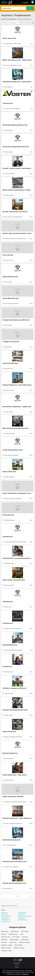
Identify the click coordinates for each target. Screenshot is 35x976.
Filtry (6, 23)
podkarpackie (21, 919)
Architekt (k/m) (7, 666)
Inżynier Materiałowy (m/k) (11, 298)
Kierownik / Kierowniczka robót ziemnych (15, 211)
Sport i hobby (18, 945)
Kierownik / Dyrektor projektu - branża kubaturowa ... (18, 168)
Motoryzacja (4, 931)
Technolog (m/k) (8, 103)
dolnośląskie (4, 919)
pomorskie (4, 918)
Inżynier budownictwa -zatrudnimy (13, 796)
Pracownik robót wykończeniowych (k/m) (15, 710)
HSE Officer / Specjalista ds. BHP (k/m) (14, 688)
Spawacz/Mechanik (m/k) (10, 276)
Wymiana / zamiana (19, 948)
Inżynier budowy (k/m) (9, 471)
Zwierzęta (25, 937)
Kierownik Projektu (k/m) (10, 753)
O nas (17, 965)
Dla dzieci (4, 934)
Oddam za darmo (6, 948)
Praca (21, 934)
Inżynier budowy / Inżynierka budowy (14, 580)
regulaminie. (25, 974)
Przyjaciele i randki (6, 950)
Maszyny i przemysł (24, 942)
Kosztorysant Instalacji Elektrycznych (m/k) (16, 146)
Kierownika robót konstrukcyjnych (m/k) (15, 861)
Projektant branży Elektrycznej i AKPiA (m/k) (16, 320)
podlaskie (20, 914)
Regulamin (17, 963)
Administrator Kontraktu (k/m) (12, 840)
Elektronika (4, 939)
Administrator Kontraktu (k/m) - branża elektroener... (18, 81)
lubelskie (20, 918)
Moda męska (24, 931)
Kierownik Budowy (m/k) (10, 645)
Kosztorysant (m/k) (8, 515)
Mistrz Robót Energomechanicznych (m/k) (15, 428)
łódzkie (3, 914)
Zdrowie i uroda (5, 937)
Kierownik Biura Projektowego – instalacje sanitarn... (18, 406)
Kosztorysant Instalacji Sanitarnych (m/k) (15, 125)
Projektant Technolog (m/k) (11, 341)
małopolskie (21, 912)
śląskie (3, 912)
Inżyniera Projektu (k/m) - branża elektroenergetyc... (18, 385)
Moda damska (15, 931)
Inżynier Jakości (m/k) (9, 38)
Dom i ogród (16, 937)
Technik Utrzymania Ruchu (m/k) (12, 450)
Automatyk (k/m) (8, 536)
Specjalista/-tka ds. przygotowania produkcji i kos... (18, 558)
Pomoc (17, 967)
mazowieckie (4, 916)
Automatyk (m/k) (8, 601)
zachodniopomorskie (23, 916)
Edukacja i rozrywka (6, 945)
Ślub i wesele (24, 939)
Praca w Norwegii (8, 255)
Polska (3, 910)
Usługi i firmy (12, 942)
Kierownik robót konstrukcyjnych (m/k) (14, 883)
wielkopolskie (4, 921)
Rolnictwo (4, 942)
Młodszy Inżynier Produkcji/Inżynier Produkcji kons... (19, 190)
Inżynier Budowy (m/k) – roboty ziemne (14, 775)
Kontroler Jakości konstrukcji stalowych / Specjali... (18, 233)
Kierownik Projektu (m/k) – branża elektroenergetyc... (19, 818)
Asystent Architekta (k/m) (10, 363)
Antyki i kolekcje (14, 939)
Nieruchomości (13, 934)
